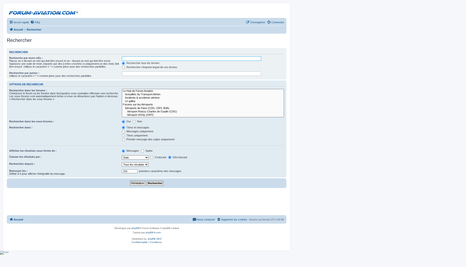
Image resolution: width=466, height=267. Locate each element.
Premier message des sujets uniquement (150, 139)
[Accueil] (44, 12)
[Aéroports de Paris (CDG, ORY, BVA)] (202, 108)
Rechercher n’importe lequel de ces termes (151, 67)
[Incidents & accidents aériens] (202, 98)
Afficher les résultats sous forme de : (33, 150)
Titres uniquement (137, 135)
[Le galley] (202, 101)
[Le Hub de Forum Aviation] (202, 91)
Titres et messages (137, 127)
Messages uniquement (139, 131)
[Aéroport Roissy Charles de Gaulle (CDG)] (202, 111)
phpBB (135, 228)
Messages (132, 150)
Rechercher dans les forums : (28, 90)
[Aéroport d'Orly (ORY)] (202, 115)
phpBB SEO (155, 238)
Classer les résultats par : (25, 156)
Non (139, 121)
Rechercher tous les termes (142, 63)
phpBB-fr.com (153, 232)
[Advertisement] (146, 201)
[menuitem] (35, 22)
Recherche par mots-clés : (26, 57)
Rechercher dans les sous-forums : (31, 121)
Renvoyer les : (18, 170)
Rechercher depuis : (22, 163)
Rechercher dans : (21, 127)
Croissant (160, 157)
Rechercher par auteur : (24, 72)
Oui (128, 121)
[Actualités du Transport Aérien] (202, 94)
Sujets (149, 150)
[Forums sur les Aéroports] (202, 104)
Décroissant (179, 157)
